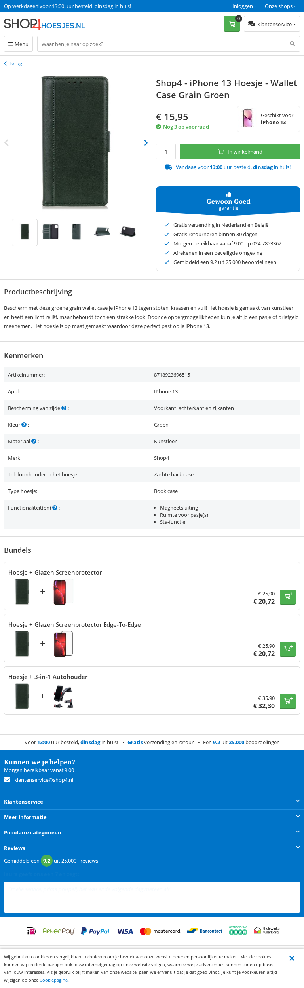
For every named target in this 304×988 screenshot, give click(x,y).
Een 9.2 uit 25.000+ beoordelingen (43, 5)
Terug (15, 63)
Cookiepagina (54, 980)
